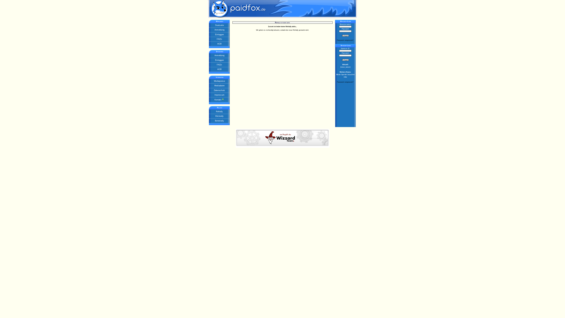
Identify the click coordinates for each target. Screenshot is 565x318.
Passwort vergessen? (345, 40)
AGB (219, 44)
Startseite (219, 25)
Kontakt (218, 100)
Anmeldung (219, 30)
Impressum (219, 95)
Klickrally (219, 116)
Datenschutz (219, 90)
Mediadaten (219, 86)
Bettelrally (219, 121)
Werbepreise (219, 81)
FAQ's (219, 39)
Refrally (219, 111)
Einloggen (219, 34)
